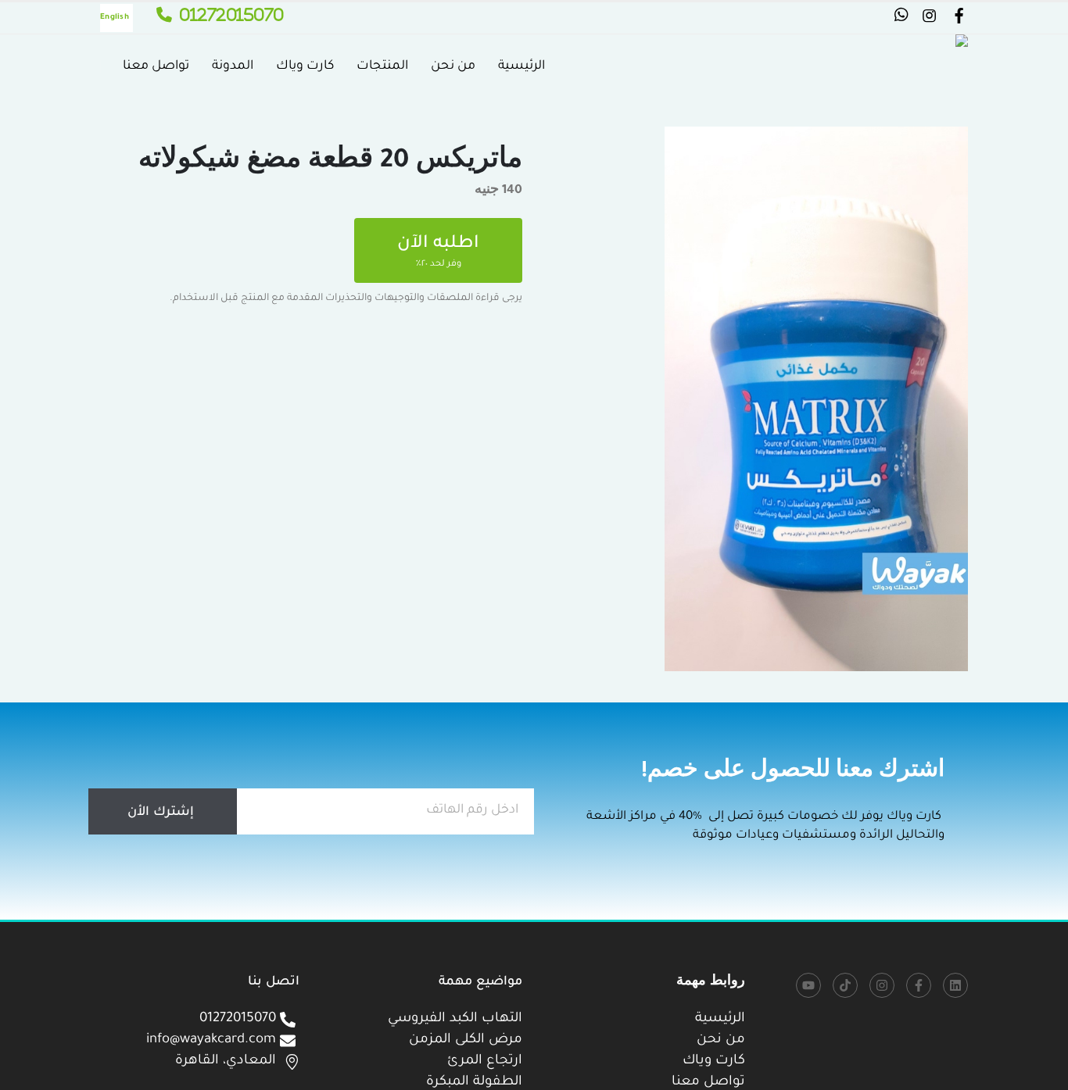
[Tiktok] (845, 985)
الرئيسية (521, 66)
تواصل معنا (156, 66)
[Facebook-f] (918, 985)
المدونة (232, 66)
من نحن (453, 66)
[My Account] (958, 19)
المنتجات (382, 66)
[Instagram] (881, 985)
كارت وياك (305, 66)
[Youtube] (808, 985)
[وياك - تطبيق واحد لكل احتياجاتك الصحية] (901, 66)
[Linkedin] (955, 985)
